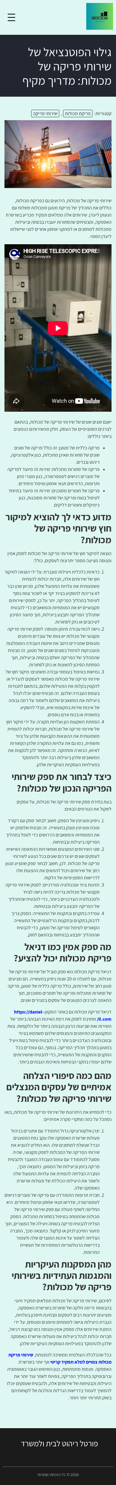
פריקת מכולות (78, 113)
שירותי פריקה (45, 113)
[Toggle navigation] (11, 17)
